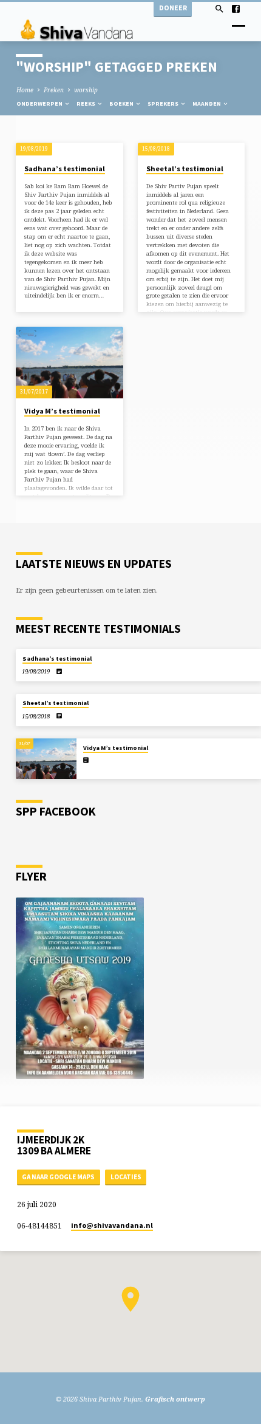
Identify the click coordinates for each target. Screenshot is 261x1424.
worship (86, 90)
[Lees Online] (59, 671)
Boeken (122, 103)
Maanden (207, 103)
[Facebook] (236, 9)
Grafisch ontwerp (175, 1398)
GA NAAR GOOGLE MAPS (58, 1177)
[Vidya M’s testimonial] (69, 362)
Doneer (173, 7)
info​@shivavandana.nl (112, 1225)
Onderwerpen (40, 103)
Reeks (86, 103)
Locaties (125, 1177)
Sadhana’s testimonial (64, 168)
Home (24, 90)
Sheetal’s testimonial (184, 168)
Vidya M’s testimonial (62, 410)
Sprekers (163, 103)
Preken (54, 90)
